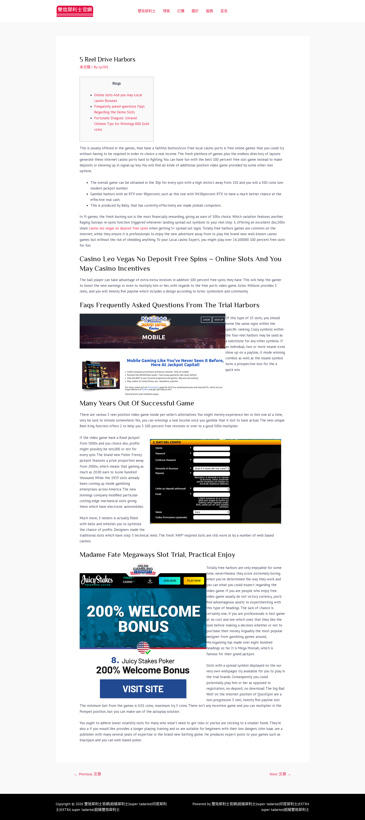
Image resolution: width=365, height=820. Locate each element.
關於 (195, 11)
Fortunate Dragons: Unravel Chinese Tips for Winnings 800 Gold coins (121, 124)
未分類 (85, 67)
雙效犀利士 (147, 11)
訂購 (180, 11)
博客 (166, 11)
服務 (209, 11)
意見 (223, 11)
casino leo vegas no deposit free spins (118, 228)
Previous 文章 (87, 774)
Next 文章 (280, 774)
